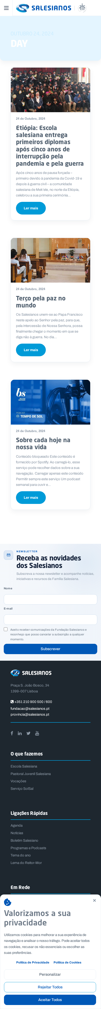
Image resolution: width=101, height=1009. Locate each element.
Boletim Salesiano (24, 840)
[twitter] (28, 733)
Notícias (17, 833)
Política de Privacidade (32, 962)
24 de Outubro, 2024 (30, 118)
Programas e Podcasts (28, 848)
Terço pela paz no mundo (41, 301)
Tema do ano (21, 855)
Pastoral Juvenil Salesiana (31, 773)
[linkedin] (20, 733)
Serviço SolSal (22, 788)
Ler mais (31, 208)
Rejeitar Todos (50, 987)
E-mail (8, 609)
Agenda (17, 825)
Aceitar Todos (50, 999)
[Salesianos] (56, 8)
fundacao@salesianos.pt (30, 708)
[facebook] (12, 733)
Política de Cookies (67, 962)
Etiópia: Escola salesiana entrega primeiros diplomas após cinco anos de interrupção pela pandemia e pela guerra (50, 145)
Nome (8, 589)
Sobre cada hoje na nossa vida (43, 443)
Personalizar (50, 974)
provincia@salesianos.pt (30, 714)
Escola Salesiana (24, 766)
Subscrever (50, 649)
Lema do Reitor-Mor (26, 862)
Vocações (18, 781)
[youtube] (37, 733)
